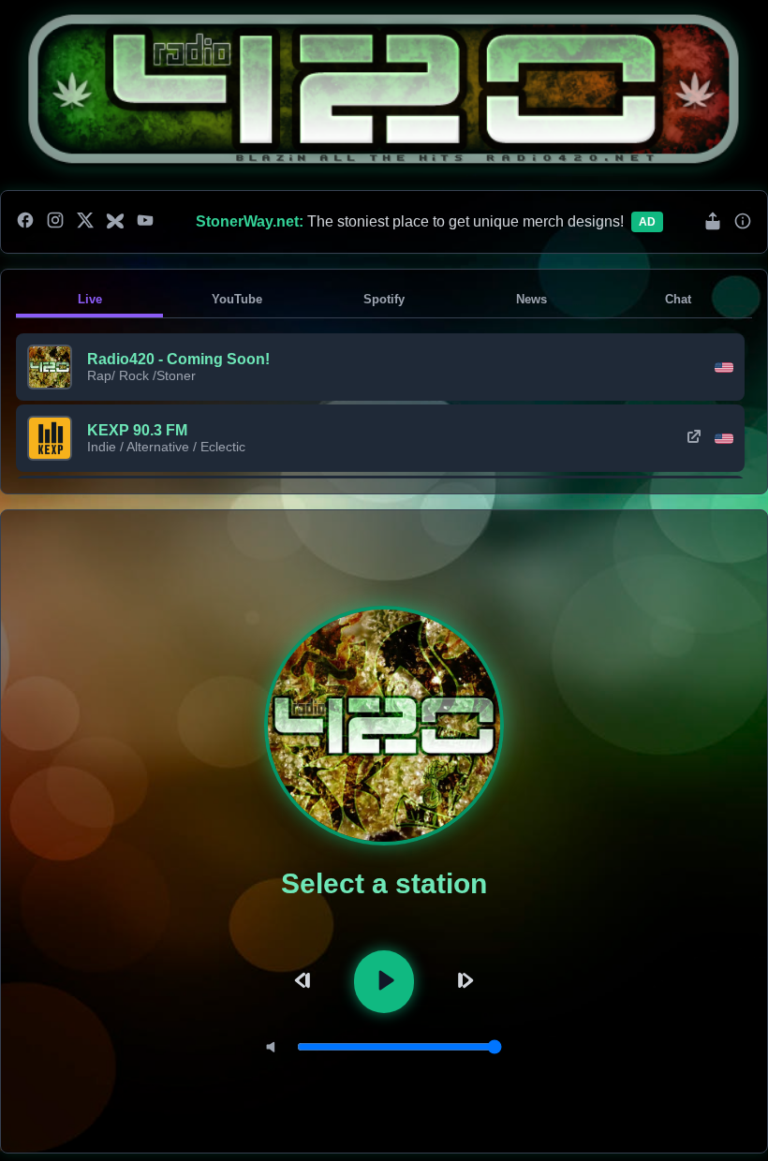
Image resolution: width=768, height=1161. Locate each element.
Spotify (384, 299)
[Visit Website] (694, 438)
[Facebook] (25, 222)
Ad (647, 221)
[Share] (712, 222)
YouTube (237, 299)
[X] (85, 222)
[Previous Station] (305, 981)
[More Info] (742, 222)
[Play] (384, 981)
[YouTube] (145, 222)
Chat (678, 299)
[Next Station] (462, 981)
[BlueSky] (115, 222)
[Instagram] (55, 222)
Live (90, 299)
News (531, 299)
